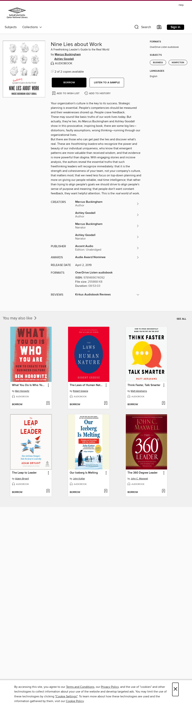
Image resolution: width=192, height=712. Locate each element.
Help (181, 5)
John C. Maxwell (139, 478)
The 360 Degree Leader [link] (143, 473)
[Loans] (159, 28)
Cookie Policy (75, 701)
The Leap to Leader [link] (24, 473)
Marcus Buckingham (68, 54)
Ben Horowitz (22, 391)
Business (158, 62)
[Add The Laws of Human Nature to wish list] (105, 403)
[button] (142, 28)
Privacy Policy (110, 687)
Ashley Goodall (64, 59)
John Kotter (79, 478)
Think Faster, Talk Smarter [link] (144, 385)
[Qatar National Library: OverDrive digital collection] (17, 13)
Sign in (175, 27)
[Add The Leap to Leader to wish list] (48, 491)
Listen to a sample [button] (107, 82)
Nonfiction (178, 62)
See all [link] (181, 319)
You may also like (18, 318)
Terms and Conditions (80, 687)
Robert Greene (80, 391)
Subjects (11, 27)
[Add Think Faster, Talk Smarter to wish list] (163, 403)
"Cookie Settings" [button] (66, 696)
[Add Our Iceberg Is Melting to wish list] (105, 491)
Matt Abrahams (139, 391)
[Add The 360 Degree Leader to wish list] (163, 491)
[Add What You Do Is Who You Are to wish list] (48, 403)
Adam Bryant (22, 478)
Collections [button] (30, 27)
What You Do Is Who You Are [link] (29, 385)
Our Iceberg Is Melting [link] (84, 473)
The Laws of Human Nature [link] (87, 385)
